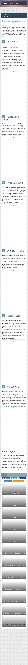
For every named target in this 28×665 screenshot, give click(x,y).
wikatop (4, 475)
